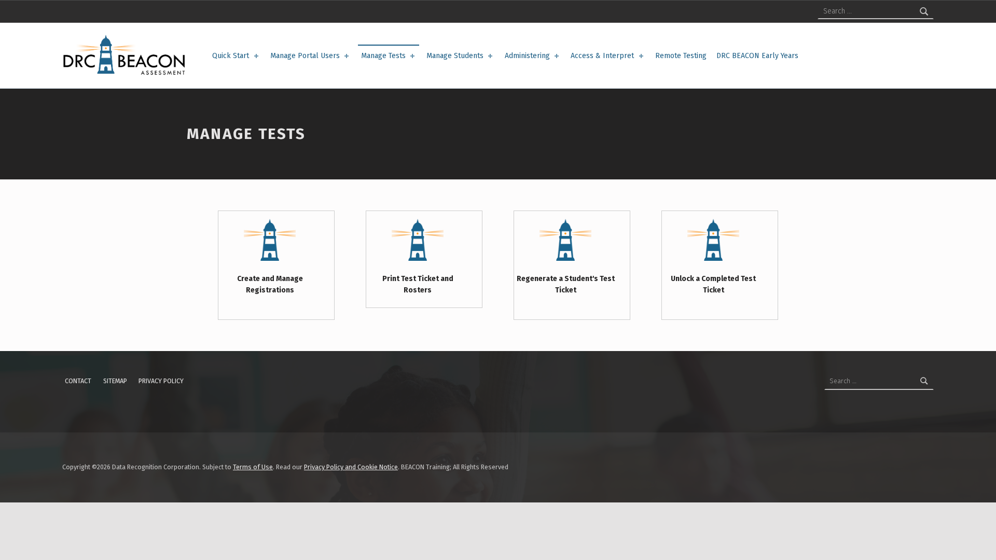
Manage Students (454, 55)
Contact (78, 381)
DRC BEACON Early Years (757, 55)
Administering (527, 55)
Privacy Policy (161, 381)
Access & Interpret (602, 55)
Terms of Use (253, 467)
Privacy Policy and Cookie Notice (351, 467)
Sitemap (115, 381)
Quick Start (230, 55)
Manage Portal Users (305, 55)
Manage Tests (383, 55)
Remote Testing (681, 55)
